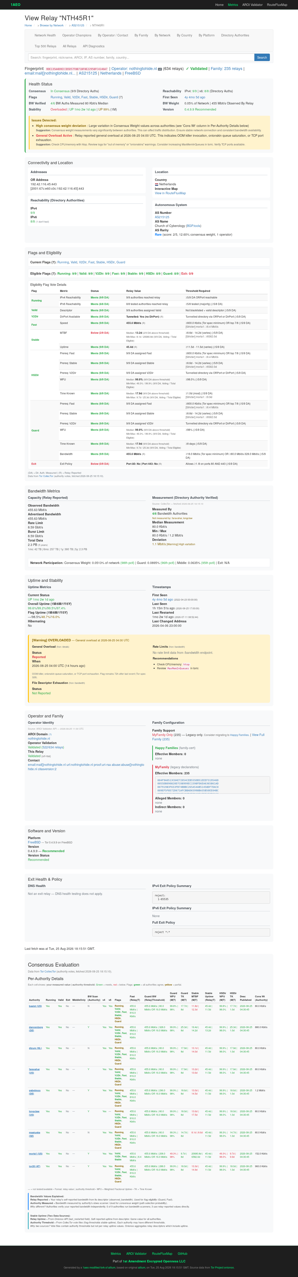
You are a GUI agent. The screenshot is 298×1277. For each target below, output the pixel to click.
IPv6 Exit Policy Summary (171, 908)
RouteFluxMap (277, 4)
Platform (34, 838)
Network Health (45, 35)
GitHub (182, 1253)
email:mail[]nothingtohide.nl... (50, 73)
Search (262, 57)
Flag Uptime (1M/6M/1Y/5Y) (48, 612)
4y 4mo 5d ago (195, 97)
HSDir (104, 97)
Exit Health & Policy (45, 879)
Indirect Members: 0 (170, 807)
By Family (141, 35)
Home (219, 4)
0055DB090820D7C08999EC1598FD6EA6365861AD (188, 783)
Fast (84, 97)
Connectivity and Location (50, 162)
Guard (113, 97)
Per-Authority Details (45, 978)
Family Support (163, 730)
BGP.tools (193, 225)
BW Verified (37, 103)
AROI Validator (252, 4)
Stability (35, 109)
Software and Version (46, 830)
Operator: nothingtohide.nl (134, 68)
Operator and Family (45, 716)
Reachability (172, 91)
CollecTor (165, 503)
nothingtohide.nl (39, 738)
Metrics (233, 4)
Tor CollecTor (46, 476)
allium (141, 1267)
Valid (67, 97)
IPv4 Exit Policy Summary (171, 885)
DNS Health (37, 885)
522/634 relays (53, 747)
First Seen (170, 97)
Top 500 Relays (45, 46)
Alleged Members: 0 (170, 798)
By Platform (207, 35)
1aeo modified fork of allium (99, 1267)
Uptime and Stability (45, 580)
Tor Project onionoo (222, 1267)
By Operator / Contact (113, 35)
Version (168, 109)
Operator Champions (76, 35)
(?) (50, 734)
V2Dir (76, 97)
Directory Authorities (235, 35)
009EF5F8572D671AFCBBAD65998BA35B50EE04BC (188, 790)
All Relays (69, 46)
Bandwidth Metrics (44, 491)
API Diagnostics (93, 46)
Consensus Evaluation (53, 964)
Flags (33, 97)
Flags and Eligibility (45, 252)
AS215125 (78, 25)
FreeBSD (133, 73)
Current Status (39, 595)
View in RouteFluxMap (170, 193)
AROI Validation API (46, 728)
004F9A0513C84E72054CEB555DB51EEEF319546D (188, 780)
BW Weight (171, 103)
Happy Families (239, 735)
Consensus (37, 91)
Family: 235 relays (226, 68)
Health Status (40, 84)
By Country (184, 35)
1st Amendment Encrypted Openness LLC (154, 1261)
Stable (93, 97)
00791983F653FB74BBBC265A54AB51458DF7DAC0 (188, 787)
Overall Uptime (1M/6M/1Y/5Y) (50, 603)
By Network (162, 35)
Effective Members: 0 (170, 754)
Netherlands (111, 73)
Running (56, 97)
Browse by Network (51, 25)
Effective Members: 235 (172, 773)
